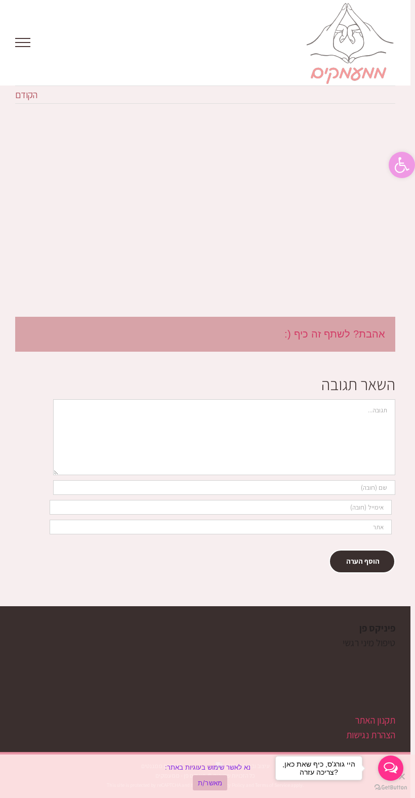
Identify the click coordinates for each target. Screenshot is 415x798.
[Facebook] (334, 682)
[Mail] (282, 682)
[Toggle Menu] (23, 42)
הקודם (26, 95)
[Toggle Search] (58, 42)
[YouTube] (316, 682)
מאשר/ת (210, 783)
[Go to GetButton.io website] (391, 787)
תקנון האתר (375, 720)
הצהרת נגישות (370, 735)
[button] (402, 165)
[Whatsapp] (299, 682)
